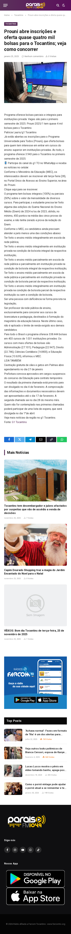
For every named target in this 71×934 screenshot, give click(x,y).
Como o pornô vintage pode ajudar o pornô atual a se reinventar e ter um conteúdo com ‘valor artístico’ (45, 788)
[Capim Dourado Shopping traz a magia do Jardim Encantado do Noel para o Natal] (35, 545)
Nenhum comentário (34, 56)
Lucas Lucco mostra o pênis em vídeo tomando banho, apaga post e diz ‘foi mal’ (45, 770)
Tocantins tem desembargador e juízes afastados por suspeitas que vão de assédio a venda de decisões (35, 509)
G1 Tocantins (19, 422)
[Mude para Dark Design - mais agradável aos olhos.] (63, 5)
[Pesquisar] (58, 5)
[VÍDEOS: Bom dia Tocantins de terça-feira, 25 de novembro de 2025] (35, 605)
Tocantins (10, 24)
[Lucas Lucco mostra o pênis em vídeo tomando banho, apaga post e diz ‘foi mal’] (13, 770)
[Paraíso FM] (35, 5)
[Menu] (5, 5)
